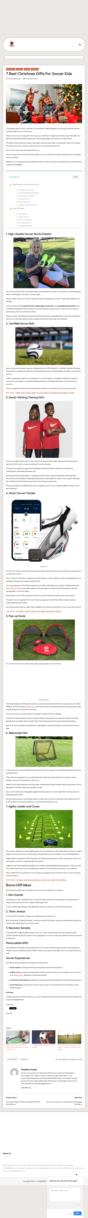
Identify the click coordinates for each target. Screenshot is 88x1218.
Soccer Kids (10, 69)
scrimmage (29, 707)
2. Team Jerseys (23, 217)
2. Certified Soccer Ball (26, 190)
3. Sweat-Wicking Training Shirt (28, 193)
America (19, 69)
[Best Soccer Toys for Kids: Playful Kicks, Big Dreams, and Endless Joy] (18, 1037)
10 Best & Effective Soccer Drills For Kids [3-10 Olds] (41, 880)
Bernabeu (19, 975)
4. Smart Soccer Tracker (26, 196)
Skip (70, 1213)
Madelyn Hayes (29, 1069)
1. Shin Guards (22, 214)
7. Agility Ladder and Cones (27, 205)
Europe (27, 69)
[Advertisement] (44, 16)
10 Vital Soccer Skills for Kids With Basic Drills (38, 611)
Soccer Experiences (25, 226)
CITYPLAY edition (15, 588)
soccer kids (24, 1059)
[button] (26, 1088)
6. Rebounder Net (24, 202)
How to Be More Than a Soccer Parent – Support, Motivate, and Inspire (69, 1047)
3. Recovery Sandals (25, 220)
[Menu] (80, 44)
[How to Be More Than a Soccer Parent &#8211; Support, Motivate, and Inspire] (69, 1037)
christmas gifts (12, 1059)
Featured (35, 69)
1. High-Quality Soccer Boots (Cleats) (25, 184)
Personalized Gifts (24, 223)
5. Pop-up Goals (23, 199)
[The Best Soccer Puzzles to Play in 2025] (43, 1037)
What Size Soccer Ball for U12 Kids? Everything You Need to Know (45, 393)
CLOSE (75, 177)
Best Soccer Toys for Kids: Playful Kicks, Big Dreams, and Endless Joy (16, 1047)
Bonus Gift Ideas (18, 208)
